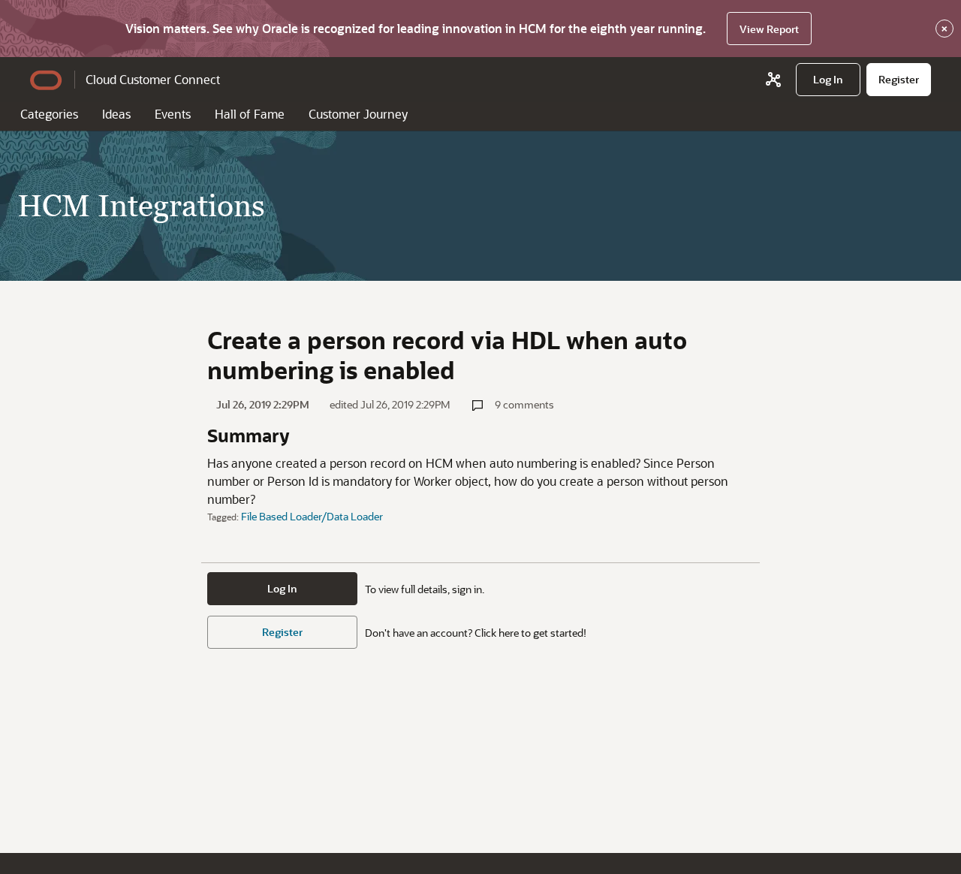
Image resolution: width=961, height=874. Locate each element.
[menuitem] (828, 79)
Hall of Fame (250, 114)
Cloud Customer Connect (153, 79)
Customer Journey (358, 114)
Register (282, 632)
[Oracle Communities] (773, 80)
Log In (282, 588)
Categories (49, 114)
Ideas (116, 114)
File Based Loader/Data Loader (312, 516)
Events (173, 114)
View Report (769, 29)
